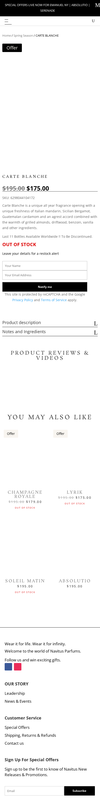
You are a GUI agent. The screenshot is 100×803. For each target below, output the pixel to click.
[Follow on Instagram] (17, 666)
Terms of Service (54, 300)
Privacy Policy (23, 300)
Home (6, 35)
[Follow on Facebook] (8, 666)
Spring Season (23, 35)
